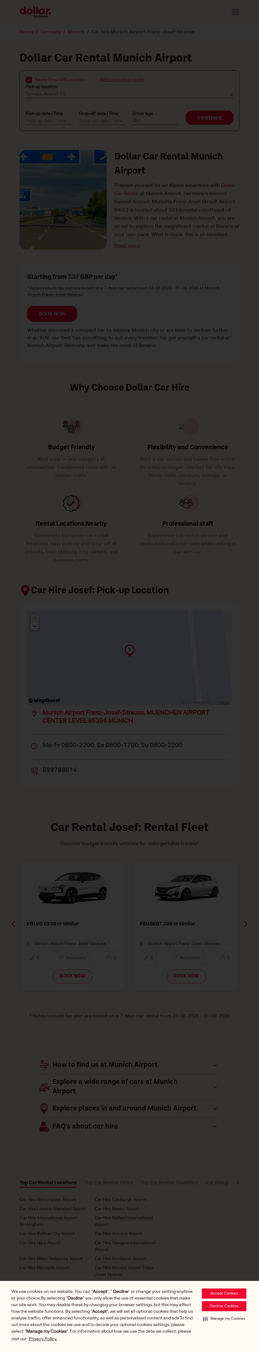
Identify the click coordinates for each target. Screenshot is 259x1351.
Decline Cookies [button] (224, 1306)
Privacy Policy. (43, 1339)
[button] (224, 1319)
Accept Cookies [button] (224, 1293)
